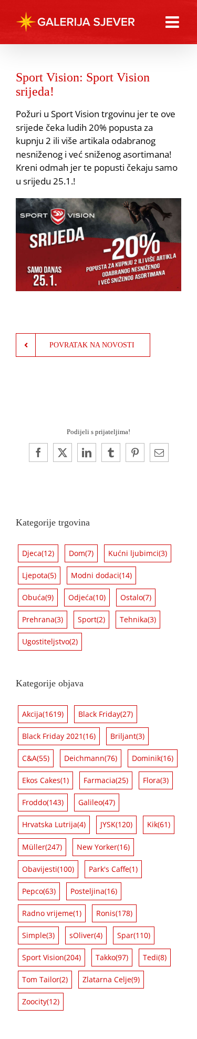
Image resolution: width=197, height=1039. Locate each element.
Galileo (96, 802)
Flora (156, 780)
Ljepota (39, 575)
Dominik (152, 758)
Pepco (39, 891)
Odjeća (87, 597)
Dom (81, 553)
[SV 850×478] (98, 203)
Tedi (155, 957)
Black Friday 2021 (59, 736)
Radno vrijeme (51, 913)
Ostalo (135, 597)
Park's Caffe (113, 869)
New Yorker (103, 847)
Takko (112, 957)
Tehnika (138, 619)
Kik (158, 824)
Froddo (43, 802)
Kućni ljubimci (137, 553)
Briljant (127, 736)
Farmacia (106, 780)
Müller (42, 847)
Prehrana (42, 619)
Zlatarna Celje (111, 979)
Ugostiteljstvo (50, 641)
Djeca (38, 553)
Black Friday (105, 714)
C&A (35, 758)
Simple (38, 935)
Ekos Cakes (45, 780)
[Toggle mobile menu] (173, 22)
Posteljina (93, 891)
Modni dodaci (101, 575)
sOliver (85, 935)
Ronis (114, 913)
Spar (133, 935)
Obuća (38, 597)
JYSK (116, 824)
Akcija (43, 714)
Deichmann (90, 758)
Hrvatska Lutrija (54, 824)
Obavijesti (48, 869)
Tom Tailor (45, 979)
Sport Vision (51, 957)
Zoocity (40, 1001)
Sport (91, 619)
